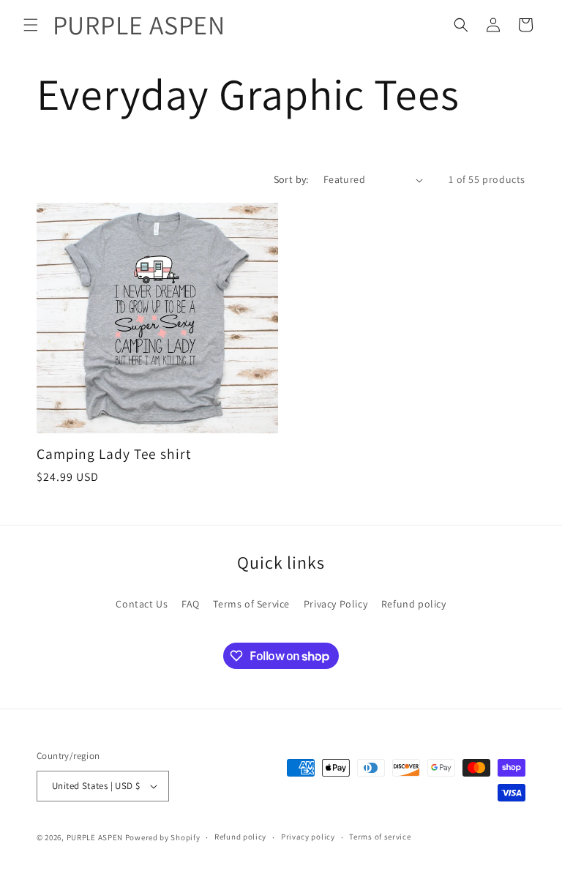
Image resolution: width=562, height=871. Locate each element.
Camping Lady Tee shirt (114, 454)
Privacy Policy (335, 603)
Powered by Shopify (163, 837)
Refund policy (413, 603)
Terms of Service (251, 603)
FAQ (190, 603)
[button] (31, 25)
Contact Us (142, 603)
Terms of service (380, 836)
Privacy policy (308, 836)
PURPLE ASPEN (95, 837)
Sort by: (291, 179)
